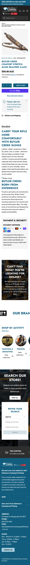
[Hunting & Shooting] (7, 340)
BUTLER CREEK (7, 58)
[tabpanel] (15, 172)
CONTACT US (8, 550)
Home (3, 23)
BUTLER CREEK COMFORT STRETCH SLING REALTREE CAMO (13, 25)
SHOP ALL (15, 398)
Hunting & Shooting (7, 350)
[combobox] (15, 18)
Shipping (13, 75)
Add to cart (20, 85)
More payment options (15, 96)
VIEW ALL (5, 331)
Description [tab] (6, 126)
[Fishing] (21, 340)
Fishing (21, 349)
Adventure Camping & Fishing (14, 559)
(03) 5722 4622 (7, 522)
